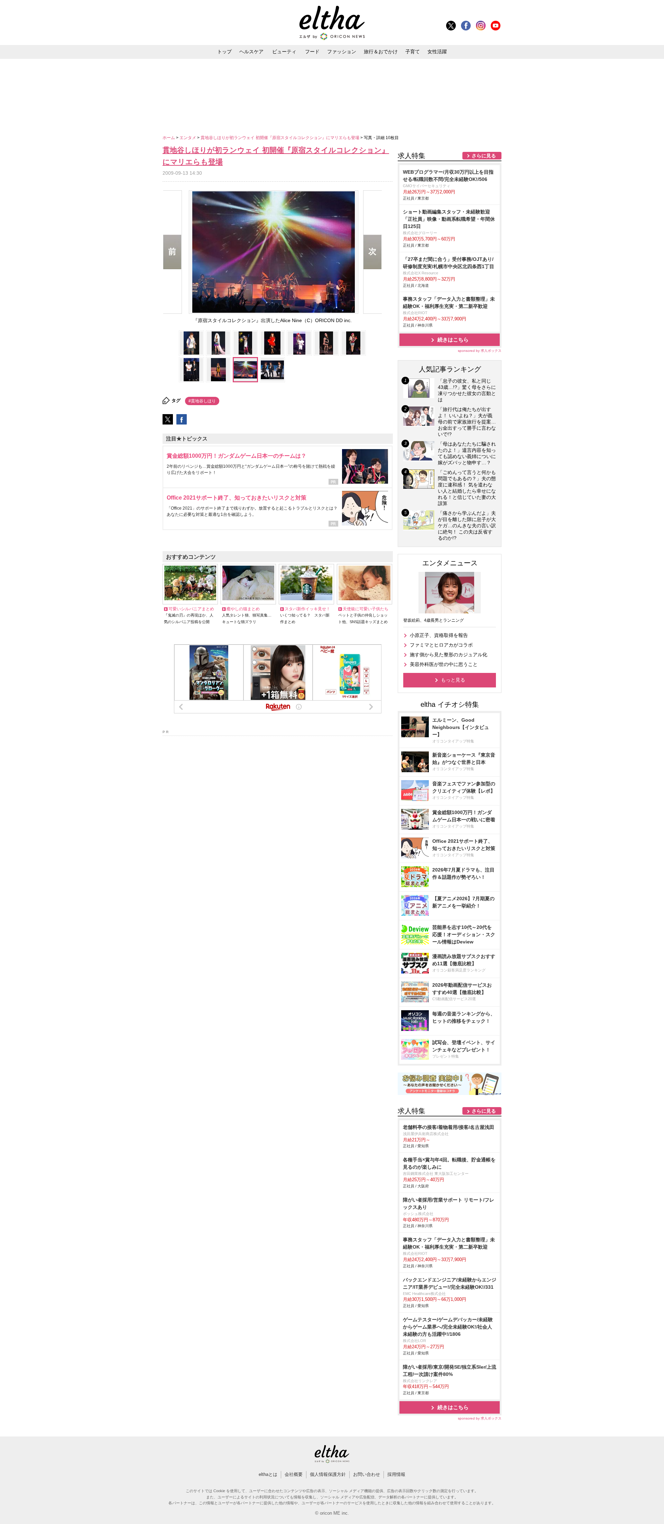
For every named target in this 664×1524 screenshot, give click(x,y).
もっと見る (453, 680)
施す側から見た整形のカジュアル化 (448, 654)
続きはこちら (453, 340)
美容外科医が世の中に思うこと (444, 664)
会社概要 (294, 1474)
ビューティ (284, 51)
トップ (224, 51)
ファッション (341, 51)
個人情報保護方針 (328, 1474)
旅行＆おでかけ (381, 51)
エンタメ (188, 137)
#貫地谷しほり (202, 401)
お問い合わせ (366, 1474)
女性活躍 (437, 51)
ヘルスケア (251, 51)
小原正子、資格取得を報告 (439, 635)
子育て (412, 51)
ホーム (169, 137)
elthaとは (268, 1474)
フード (312, 51)
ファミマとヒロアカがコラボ (441, 645)
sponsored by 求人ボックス (479, 351)
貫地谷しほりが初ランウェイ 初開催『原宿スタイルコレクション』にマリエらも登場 (280, 137)
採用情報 (396, 1474)
